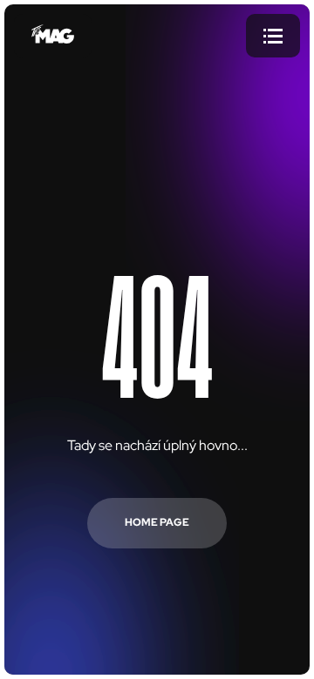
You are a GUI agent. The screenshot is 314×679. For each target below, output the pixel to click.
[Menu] (273, 35)
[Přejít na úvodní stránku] (53, 35)
